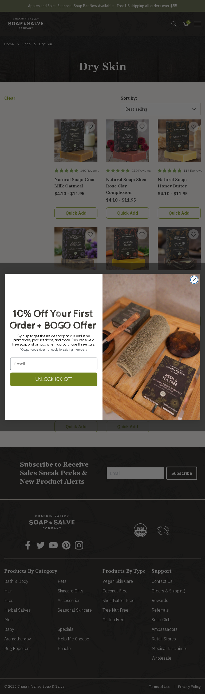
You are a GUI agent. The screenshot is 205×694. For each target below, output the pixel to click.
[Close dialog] (194, 279)
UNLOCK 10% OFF (54, 379)
